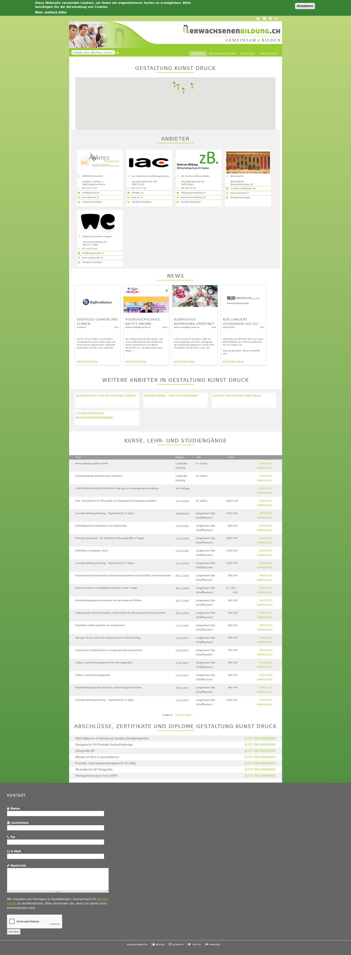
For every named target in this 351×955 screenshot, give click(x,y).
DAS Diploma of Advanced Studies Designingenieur (112, 738)
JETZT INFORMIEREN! (260, 738)
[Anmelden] (276, 18)
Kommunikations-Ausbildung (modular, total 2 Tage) (106, 588)
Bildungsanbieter (137, 944)
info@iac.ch (137, 193)
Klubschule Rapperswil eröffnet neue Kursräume (194, 324)
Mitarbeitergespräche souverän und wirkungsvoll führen (108, 600)
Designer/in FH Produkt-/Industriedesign (104, 744)
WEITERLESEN (87, 362)
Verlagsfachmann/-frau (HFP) (96, 775)
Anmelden (214, 944)
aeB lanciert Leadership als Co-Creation (241, 324)
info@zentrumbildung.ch (193, 193)
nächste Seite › (184, 715)
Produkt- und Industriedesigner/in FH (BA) (105, 763)
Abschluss (269, 53)
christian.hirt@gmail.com (243, 188)
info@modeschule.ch (93, 253)
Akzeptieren (305, 6)
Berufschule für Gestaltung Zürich (106, 396)
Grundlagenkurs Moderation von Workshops (101, 525)
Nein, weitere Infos (51, 12)
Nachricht (19, 865)
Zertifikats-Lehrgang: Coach (91, 550)
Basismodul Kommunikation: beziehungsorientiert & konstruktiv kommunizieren (123, 575)
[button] (183, 91)
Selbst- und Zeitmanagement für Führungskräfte (104, 662)
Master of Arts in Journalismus (97, 757)
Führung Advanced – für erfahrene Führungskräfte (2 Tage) (109, 538)
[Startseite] (232, 33)
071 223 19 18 (89, 248)
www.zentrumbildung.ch (192, 197)
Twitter (196, 944)
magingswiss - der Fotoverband (171, 396)
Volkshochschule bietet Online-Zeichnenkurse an (143, 324)
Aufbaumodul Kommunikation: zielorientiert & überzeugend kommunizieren (120, 612)
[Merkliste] (265, 18)
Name (15, 808)
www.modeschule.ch (92, 258)
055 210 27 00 (89, 188)
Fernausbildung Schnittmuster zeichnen (98, 476)
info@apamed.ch (91, 193)
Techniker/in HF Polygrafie (94, 769)
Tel (13, 837)
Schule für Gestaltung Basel (237, 396)
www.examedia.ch (239, 193)
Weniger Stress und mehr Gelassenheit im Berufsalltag (107, 637)
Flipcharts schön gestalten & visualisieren (100, 625)
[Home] (258, 18)
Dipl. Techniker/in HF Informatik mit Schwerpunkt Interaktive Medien (116, 500)
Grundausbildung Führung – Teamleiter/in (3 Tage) (104, 513)
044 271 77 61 (138, 188)
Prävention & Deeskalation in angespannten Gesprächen (108, 650)
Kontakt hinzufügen (92, 202)
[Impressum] (271, 18)
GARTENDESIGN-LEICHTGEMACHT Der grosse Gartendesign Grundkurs (116, 488)
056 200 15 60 (188, 188)
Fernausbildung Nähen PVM (91, 463)
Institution (19, 823)
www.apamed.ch (90, 197)
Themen (198, 53)
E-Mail (17, 851)
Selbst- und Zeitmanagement (92, 675)
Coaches (248, 53)
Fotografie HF (85, 751)
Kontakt (160, 944)
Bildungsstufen (222, 53)
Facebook (177, 944)
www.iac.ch (137, 197)
